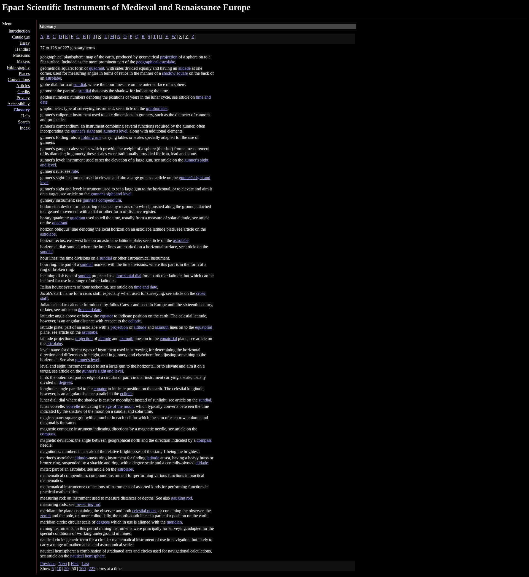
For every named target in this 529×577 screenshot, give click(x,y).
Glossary (22, 109)
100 (82, 568)
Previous (47, 563)
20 (66, 568)
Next (62, 563)
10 (59, 568)
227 (92, 568)
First (75, 563)
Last (85, 563)
